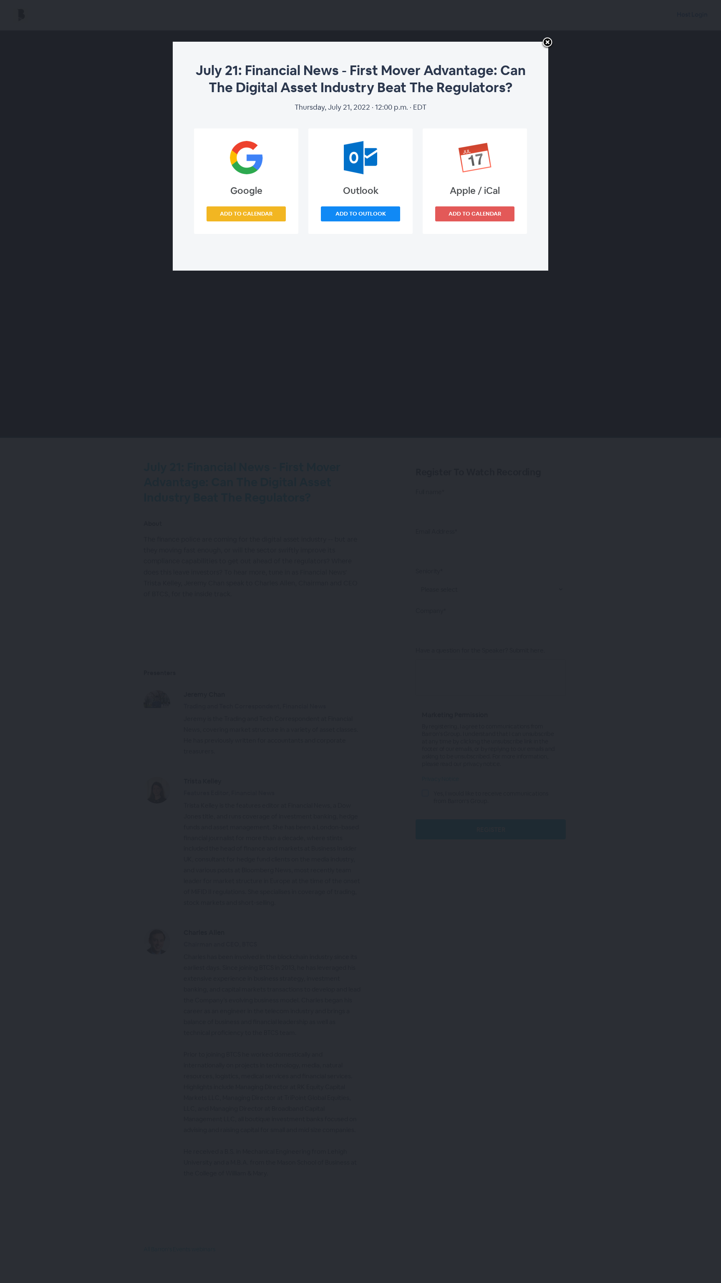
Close (547, 43)
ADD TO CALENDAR (246, 213)
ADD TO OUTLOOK (360, 213)
